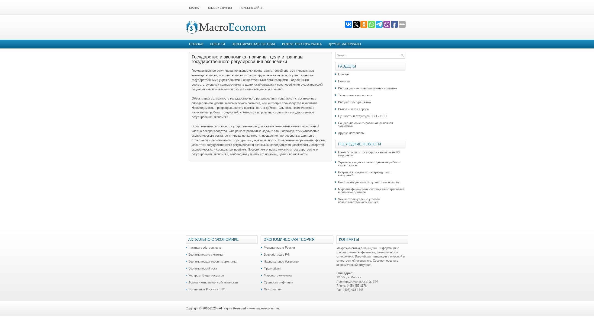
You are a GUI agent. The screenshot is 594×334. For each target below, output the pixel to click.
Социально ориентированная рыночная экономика (365, 124)
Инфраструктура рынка (302, 44)
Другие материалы (345, 44)
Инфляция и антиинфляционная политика (367, 88)
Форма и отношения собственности (213, 282)
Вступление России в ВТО (206, 289)
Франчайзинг (273, 268)
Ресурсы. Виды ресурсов (206, 275)
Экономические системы (205, 254)
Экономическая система (253, 44)
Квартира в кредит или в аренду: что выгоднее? (364, 173)
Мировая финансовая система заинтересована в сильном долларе (371, 190)
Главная (194, 7)
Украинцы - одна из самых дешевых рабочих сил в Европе (369, 164)
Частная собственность (205, 247)
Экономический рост (202, 268)
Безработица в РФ (277, 254)
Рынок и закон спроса (353, 109)
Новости (217, 44)
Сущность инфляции (278, 282)
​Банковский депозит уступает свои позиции (368, 182)
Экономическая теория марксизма (212, 261)
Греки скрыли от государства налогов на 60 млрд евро (369, 154)
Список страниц (220, 7)
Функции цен (272, 289)
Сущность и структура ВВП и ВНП (362, 116)
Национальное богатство (281, 261)
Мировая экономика (278, 275)
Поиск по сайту (250, 7)
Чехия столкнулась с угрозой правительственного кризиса (359, 200)
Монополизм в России (279, 247)
